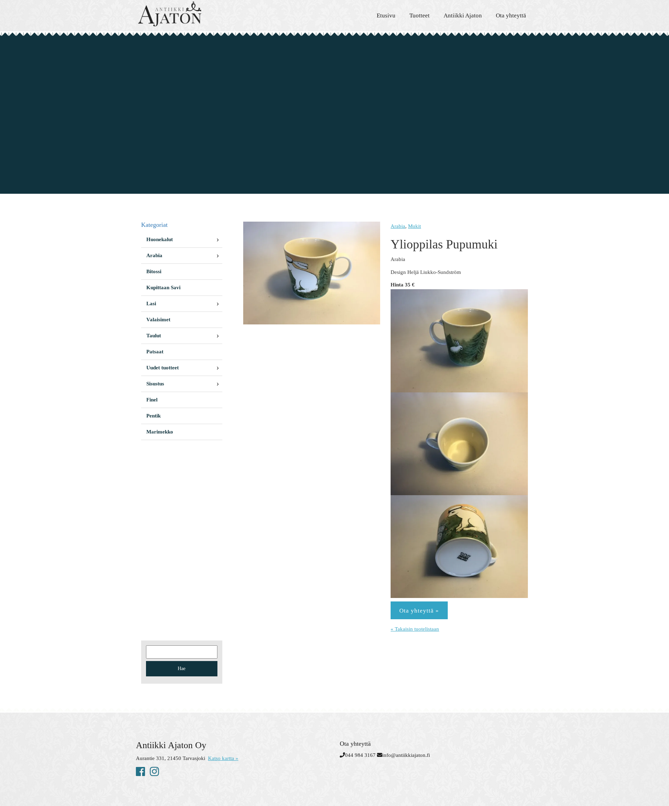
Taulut (153, 335)
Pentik (153, 416)
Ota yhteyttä (511, 15)
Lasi (151, 303)
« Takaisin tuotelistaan (415, 629)
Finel (151, 399)
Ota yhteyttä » (419, 610)
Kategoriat (154, 224)
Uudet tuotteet (162, 367)
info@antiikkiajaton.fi (406, 755)
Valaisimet (158, 319)
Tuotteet (419, 15)
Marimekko (159, 432)
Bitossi (153, 271)
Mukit (414, 226)
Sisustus (155, 383)
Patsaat (154, 351)
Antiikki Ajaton (463, 15)
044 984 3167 (360, 755)
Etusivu (386, 15)
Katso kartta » (223, 758)
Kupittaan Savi (163, 287)
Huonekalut (159, 239)
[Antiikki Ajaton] (198, 14)
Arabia (398, 226)
